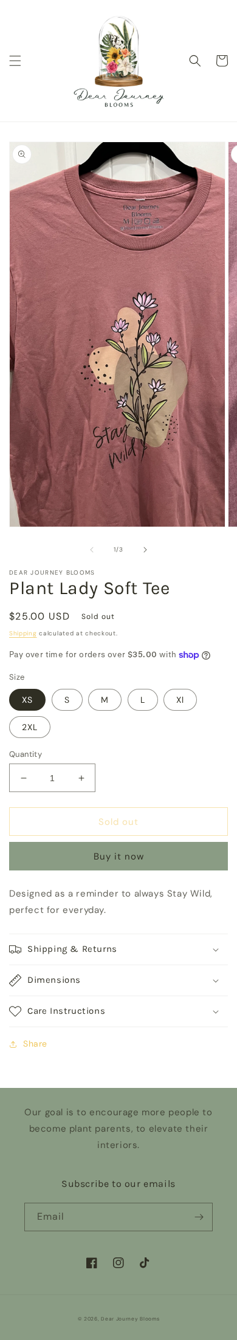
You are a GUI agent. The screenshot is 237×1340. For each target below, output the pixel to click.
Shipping (23, 633)
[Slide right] (145, 549)
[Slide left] (91, 549)
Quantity (25, 754)
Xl (180, 699)
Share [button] (35, 1043)
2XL (30, 727)
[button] (15, 60)
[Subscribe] (198, 1217)
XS (27, 699)
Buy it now (119, 856)
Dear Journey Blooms (130, 1319)
